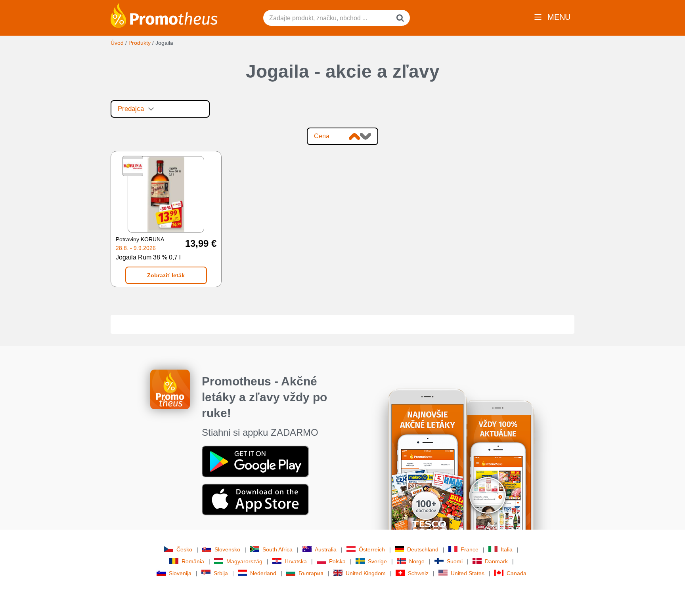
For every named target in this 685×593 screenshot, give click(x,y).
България (310, 573)
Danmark (496, 561)
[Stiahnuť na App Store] (255, 499)
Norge (417, 561)
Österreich (372, 549)
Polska (337, 561)
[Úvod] (164, 14)
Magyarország (244, 561)
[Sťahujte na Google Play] (255, 461)
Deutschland (422, 549)
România (193, 561)
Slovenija (180, 573)
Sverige (377, 561)
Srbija (221, 573)
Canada (516, 573)
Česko (184, 549)
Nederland (263, 573)
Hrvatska (296, 561)
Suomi (455, 561)
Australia (326, 549)
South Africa (277, 549)
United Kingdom (366, 573)
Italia (507, 549)
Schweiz (418, 573)
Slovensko (227, 549)
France (469, 549)
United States (467, 573)
